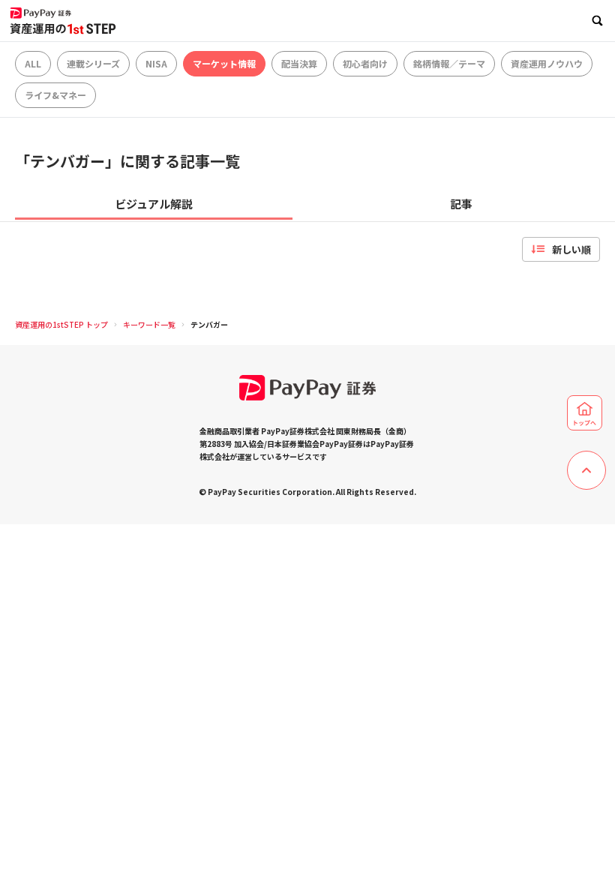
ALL (33, 63)
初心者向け (365, 63)
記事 (461, 204)
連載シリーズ (93, 63)
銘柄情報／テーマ (449, 63)
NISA (156, 63)
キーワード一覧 (149, 324)
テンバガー (209, 324)
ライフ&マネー (55, 94)
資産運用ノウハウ (547, 63)
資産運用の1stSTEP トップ (61, 324)
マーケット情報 (224, 63)
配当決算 (299, 63)
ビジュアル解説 (154, 204)
